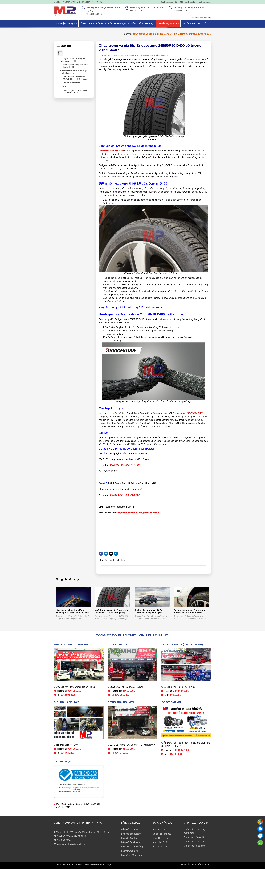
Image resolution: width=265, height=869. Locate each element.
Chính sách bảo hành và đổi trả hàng (195, 2)
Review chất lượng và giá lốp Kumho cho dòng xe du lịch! (149, 611)
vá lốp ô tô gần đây (115, 55)
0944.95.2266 (116, 495)
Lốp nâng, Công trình (131, 855)
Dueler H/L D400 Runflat (111, 151)
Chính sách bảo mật (169, 2)
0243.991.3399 (132, 465)
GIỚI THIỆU (60, 23)
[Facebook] (260, 829)
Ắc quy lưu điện (160, 846)
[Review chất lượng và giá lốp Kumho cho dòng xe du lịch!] (152, 597)
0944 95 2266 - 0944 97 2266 (71, 836)
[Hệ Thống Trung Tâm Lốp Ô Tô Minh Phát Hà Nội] (65, 11)
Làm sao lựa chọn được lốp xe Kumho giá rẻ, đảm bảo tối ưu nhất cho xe (72, 611)
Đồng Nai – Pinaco (162, 834)
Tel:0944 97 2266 (137, 11)
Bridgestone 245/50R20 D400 (188, 413)
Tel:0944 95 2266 (94, 14)
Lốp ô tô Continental (131, 842)
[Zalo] (260, 836)
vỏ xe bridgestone (131, 55)
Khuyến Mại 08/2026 (167, 23)
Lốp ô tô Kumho (129, 838)
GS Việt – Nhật (160, 829)
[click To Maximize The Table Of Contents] (60, 53)
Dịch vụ (127, 34)
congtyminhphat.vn (126, 513)
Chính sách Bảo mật (194, 837)
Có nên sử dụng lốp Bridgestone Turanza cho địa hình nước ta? (189, 611)
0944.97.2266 (116, 465)
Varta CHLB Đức (161, 838)
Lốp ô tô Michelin (129, 829)
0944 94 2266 (64, 840)
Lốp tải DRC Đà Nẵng (132, 846)
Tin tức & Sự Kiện (191, 23)
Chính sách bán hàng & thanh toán (195, 831)
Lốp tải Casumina (129, 851)
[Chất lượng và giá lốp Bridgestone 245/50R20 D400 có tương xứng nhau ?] (112, 597)
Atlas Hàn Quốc (160, 842)
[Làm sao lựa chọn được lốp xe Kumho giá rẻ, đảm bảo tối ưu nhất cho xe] (73, 597)
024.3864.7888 (132, 495)
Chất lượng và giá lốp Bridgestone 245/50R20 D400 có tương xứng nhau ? (111, 611)
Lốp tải (100, 23)
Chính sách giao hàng (195, 846)
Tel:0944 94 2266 (181, 11)
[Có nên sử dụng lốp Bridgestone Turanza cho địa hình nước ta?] (191, 597)
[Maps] (260, 822)
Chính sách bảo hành (194, 841)
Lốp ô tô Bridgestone (131, 834)
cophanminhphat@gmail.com (71, 844)
